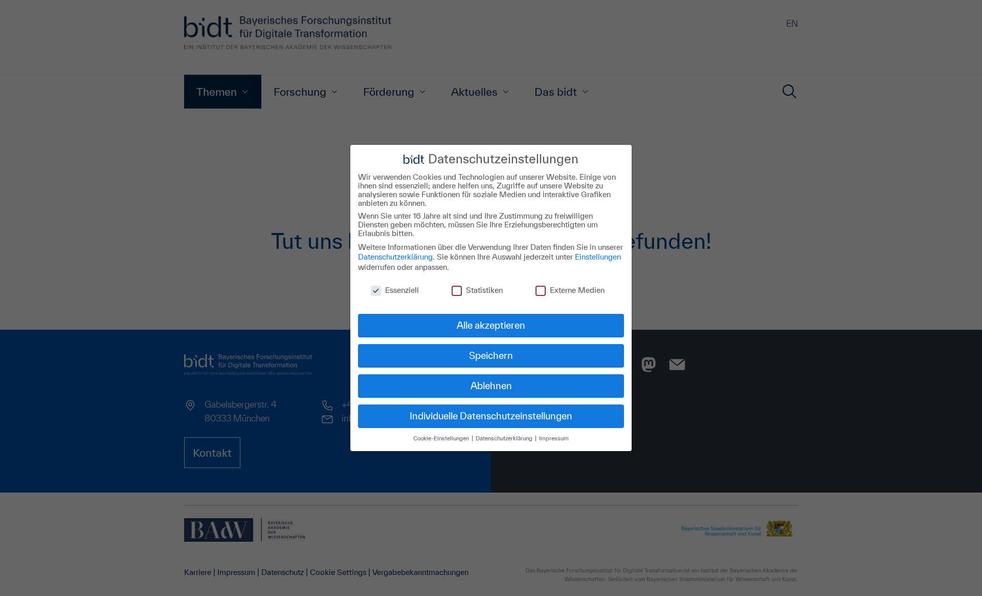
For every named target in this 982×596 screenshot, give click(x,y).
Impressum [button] (554, 438)
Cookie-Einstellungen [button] (442, 438)
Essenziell (402, 290)
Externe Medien (577, 290)
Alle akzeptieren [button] (491, 325)
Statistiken (484, 290)
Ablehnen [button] (491, 385)
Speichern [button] (491, 355)
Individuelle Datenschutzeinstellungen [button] (491, 415)
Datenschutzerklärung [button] (505, 438)
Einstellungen (598, 256)
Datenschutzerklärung (395, 256)
